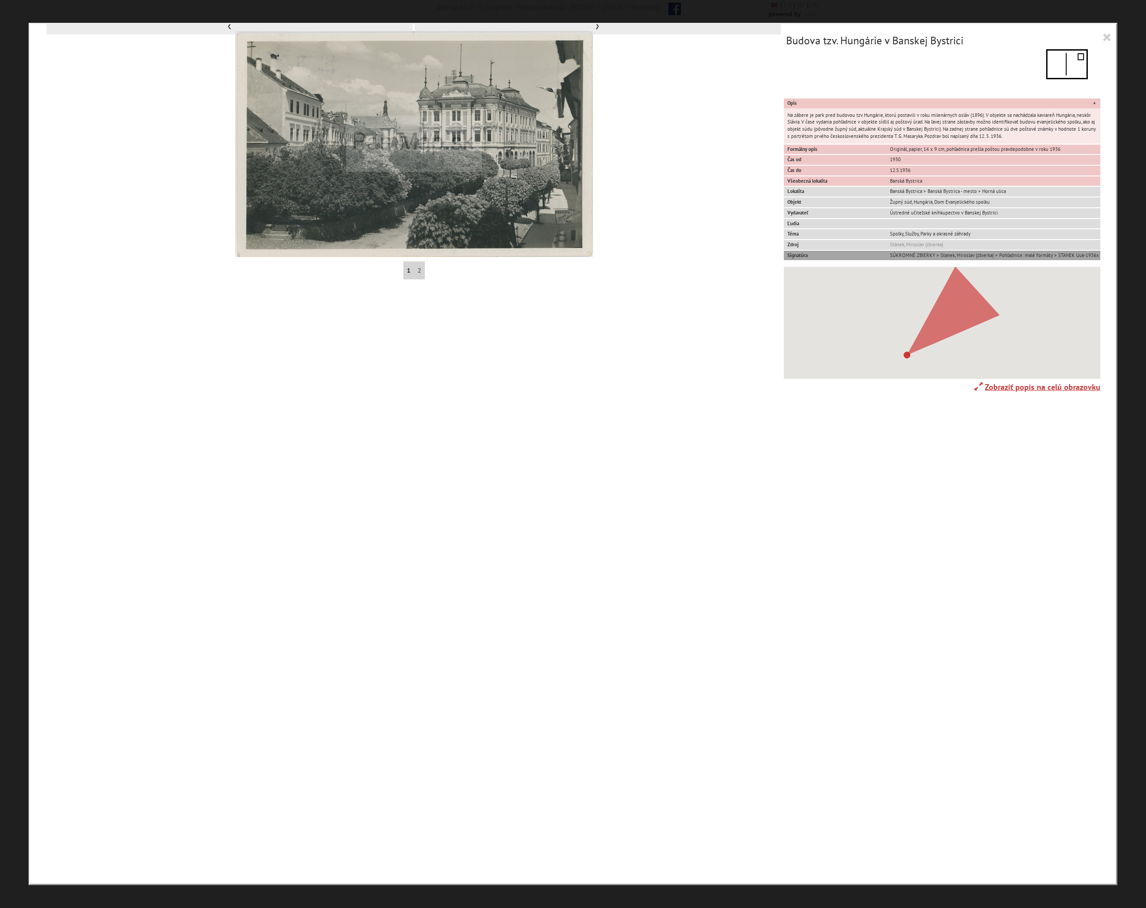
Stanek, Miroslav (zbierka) (916, 244)
